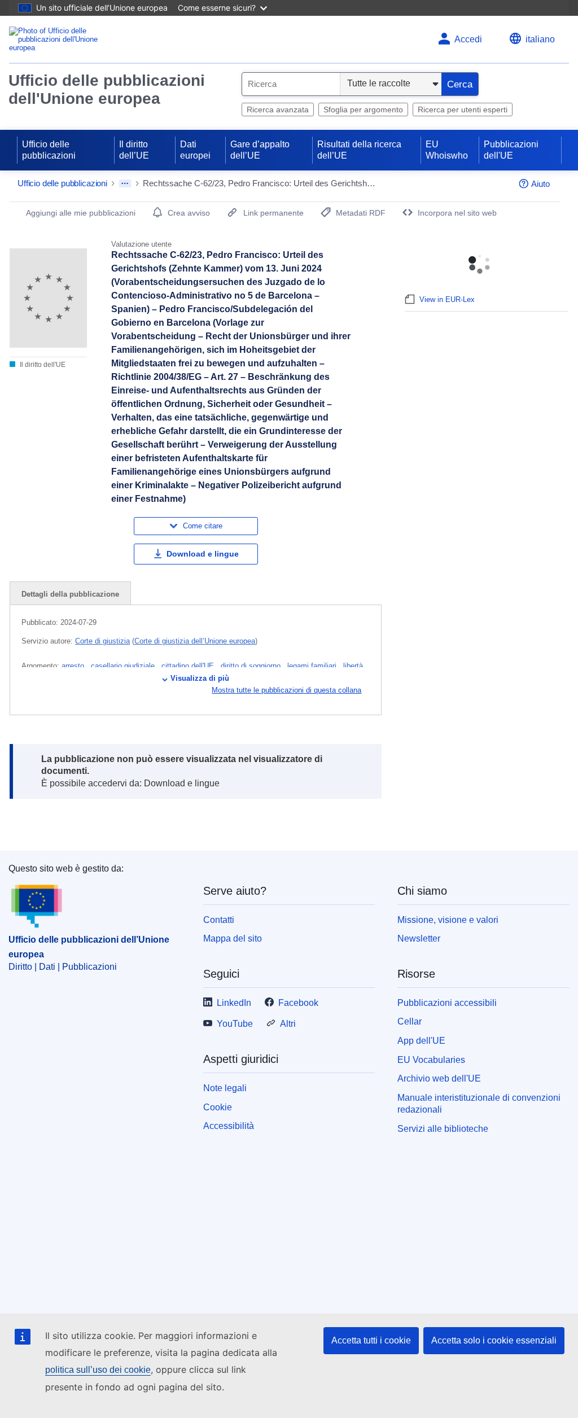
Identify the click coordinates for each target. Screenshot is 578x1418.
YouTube (235, 1024)
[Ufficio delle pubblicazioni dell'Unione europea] (54, 39)
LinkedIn (234, 1003)
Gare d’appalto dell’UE (260, 149)
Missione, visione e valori (447, 920)
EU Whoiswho (447, 149)
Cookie (217, 1107)
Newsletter (418, 938)
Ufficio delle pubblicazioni (49, 149)
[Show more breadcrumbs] (125, 183)
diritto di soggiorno (252, 666)
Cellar (409, 1021)
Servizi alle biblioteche (442, 1128)
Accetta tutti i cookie (371, 1340)
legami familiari (313, 666)
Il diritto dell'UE (41, 365)
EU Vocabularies (431, 1060)
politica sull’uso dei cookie (98, 1370)
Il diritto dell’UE (134, 149)
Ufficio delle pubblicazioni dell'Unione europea (106, 89)
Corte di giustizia (102, 641)
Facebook (298, 1003)
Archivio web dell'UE (439, 1078)
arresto (74, 666)
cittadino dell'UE (188, 666)
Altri (288, 1024)
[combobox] (291, 84)
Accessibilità (228, 1126)
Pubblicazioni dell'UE (511, 149)
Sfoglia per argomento (363, 109)
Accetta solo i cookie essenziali (494, 1340)
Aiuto (540, 184)
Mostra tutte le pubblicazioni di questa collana (286, 690)
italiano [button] (540, 39)
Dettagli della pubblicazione (70, 594)
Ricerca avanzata (278, 109)
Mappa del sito (232, 938)
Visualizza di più (199, 678)
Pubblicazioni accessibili (447, 1003)
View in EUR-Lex (447, 299)
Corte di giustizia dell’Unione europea (194, 641)
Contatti (218, 920)
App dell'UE (421, 1040)
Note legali (225, 1088)
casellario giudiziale (124, 666)
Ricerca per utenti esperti (462, 109)
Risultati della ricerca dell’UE (359, 149)
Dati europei (195, 149)
